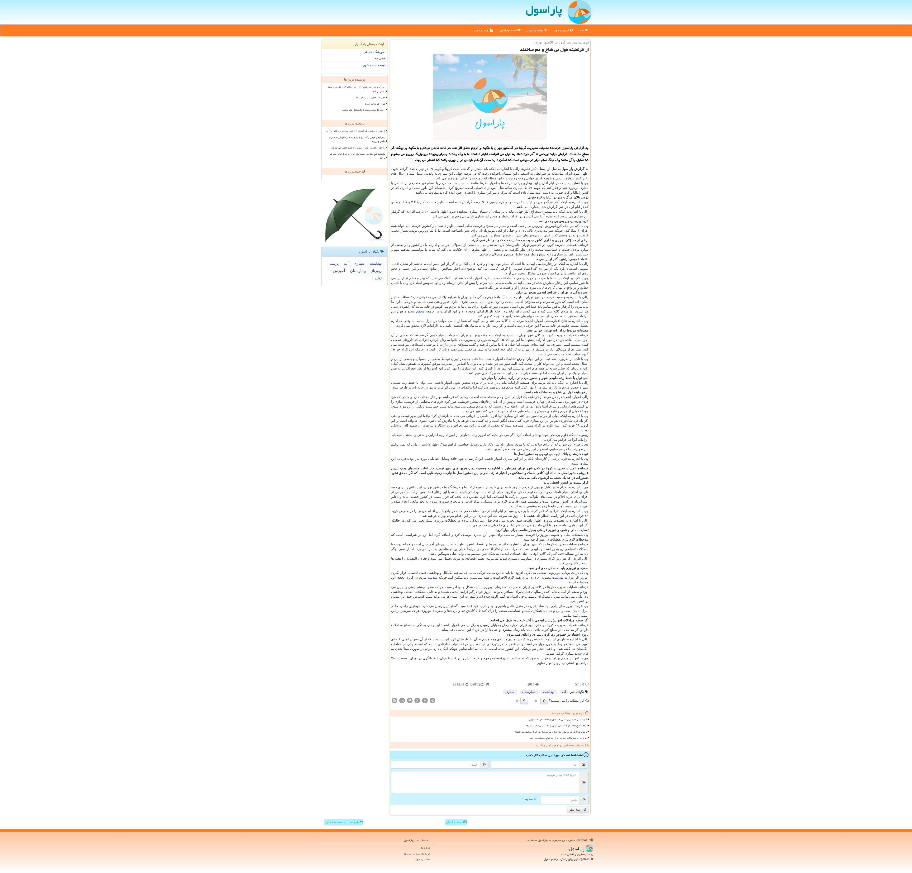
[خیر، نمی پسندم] (524, 700)
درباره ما (425, 847)
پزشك (334, 263)
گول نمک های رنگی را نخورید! (370, 97)
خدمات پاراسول (508, 30)
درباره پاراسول (535, 30)
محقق (420, 311)
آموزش (339, 271)
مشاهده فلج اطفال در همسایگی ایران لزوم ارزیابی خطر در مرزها (557, 725)
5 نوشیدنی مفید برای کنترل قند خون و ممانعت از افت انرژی (558, 719)
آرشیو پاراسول (562, 30)
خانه (582, 30)
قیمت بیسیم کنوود (373, 65)
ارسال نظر (576, 809)
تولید (378, 278)
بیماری (509, 692)
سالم (412, 278)
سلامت (432, 577)
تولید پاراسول (482, 30)
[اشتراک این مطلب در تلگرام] (432, 700)
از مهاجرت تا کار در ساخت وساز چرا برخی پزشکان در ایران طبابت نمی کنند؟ (551, 731)
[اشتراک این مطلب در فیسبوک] (425, 700)
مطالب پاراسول (422, 859)
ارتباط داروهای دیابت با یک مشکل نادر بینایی (363, 110)
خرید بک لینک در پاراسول (416, 853)
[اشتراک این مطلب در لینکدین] (402, 700)
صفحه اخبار (454, 822)
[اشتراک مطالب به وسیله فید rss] (394, 700)
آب (413, 492)
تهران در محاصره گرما (375, 103)
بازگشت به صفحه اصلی (342, 822)
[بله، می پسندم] (544, 700)
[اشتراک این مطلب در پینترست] (409, 700)
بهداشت (557, 577)
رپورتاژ (376, 271)
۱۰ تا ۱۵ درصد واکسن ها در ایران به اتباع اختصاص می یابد (559, 738)
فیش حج (380, 58)
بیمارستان (529, 692)
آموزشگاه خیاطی (374, 52)
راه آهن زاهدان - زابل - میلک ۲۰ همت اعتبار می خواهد (358, 147)
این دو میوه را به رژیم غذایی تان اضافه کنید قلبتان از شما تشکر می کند (356, 89)
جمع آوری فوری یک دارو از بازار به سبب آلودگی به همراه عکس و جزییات (357, 139)
